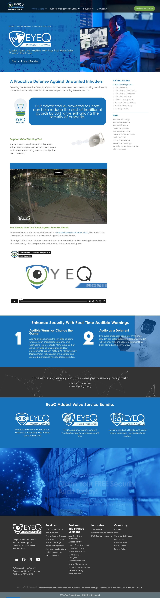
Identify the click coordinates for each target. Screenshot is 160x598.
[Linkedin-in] (16, 559)
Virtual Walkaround (76, 551)
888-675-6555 (19, 548)
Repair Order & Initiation (79, 545)
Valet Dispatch (75, 573)
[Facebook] (23, 559)
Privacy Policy (120, 549)
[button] (39, 9)
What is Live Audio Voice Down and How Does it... (121, 587)
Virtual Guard (23, 26)
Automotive (96, 529)
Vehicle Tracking (75, 570)
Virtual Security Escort (125, 93)
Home (11, 26)
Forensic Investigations (125, 102)
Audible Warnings (121, 119)
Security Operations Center (126, 146)
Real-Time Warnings (122, 143)
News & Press (120, 545)
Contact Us (119, 539)
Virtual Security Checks (125, 90)
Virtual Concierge (123, 96)
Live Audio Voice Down (124, 134)
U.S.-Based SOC (121, 542)
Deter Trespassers (121, 128)
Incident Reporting (123, 105)
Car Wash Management (79, 567)
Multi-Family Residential (101, 536)
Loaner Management (77, 564)
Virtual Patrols (121, 87)
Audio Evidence (120, 125)
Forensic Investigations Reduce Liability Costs (59, 587)
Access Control (75, 542)
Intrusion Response (123, 84)
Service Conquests (76, 560)
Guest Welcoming (76, 548)
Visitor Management (124, 99)
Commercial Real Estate (102, 532)
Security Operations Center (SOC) (72, 232)
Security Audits (122, 108)
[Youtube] (38, 559)
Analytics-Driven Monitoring (75, 537)
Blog (116, 532)
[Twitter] (30, 559)
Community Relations (124, 536)
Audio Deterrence (121, 122)
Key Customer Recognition (74, 556)
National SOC (119, 137)
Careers (117, 529)
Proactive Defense (121, 140)
